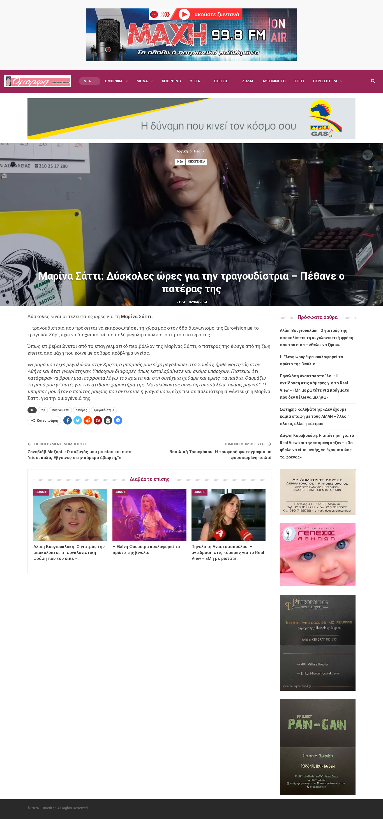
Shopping (171, 81)
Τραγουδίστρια (104, 410)
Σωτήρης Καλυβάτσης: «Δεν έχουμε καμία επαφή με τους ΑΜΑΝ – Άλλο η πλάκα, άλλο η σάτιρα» (315, 416)
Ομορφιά (114, 81)
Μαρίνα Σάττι (60, 410)
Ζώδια (247, 81)
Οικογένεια (196, 161)
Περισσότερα (325, 81)
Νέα (87, 81)
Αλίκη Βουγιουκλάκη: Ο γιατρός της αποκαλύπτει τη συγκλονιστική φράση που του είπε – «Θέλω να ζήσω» (316, 337)
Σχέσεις (221, 81)
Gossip (41, 492)
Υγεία (195, 81)
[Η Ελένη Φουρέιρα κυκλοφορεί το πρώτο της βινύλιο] (149, 515)
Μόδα (142, 81)
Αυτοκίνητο (273, 81)
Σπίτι (299, 81)
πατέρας (81, 410)
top (43, 410)
